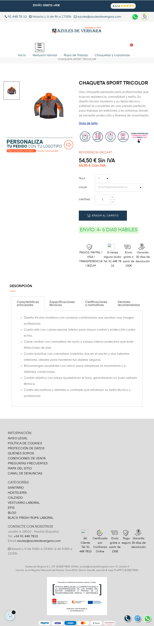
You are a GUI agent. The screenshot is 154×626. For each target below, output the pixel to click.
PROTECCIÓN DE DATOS (26, 448)
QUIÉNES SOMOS (21, 453)
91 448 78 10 (17, 16)
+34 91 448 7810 (26, 536)
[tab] (28, 303)
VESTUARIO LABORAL (24, 502)
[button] (88, 48)
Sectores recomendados (129, 304)
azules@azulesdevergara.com (99, 16)
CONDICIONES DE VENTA (27, 458)
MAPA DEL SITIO (20, 468)
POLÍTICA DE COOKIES (25, 443)
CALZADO (15, 497)
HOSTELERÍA (17, 492)
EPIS (11, 507)
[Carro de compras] (130, 47)
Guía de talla (88, 123)
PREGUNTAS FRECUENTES (28, 463)
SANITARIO (16, 487)
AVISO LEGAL (18, 438)
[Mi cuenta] (111, 47)
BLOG (12, 512)
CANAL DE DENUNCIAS (25, 473)
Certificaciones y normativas (96, 304)
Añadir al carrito (105, 216)
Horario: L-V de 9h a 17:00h (52, 16)
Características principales (28, 304)
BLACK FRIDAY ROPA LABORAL (31, 517)
